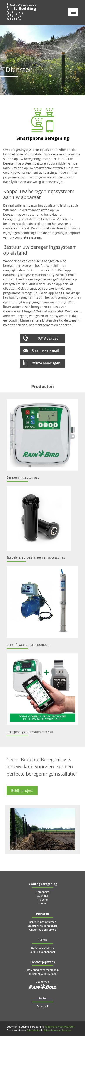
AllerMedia (33, 1030)
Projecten (42, 899)
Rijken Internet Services (57, 1030)
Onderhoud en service (42, 929)
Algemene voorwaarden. (60, 1026)
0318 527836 (48, 338)
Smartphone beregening (42, 926)
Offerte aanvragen (45, 363)
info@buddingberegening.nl (42, 970)
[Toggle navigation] (73, 12)
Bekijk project (22, 790)
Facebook (42, 1006)
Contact (42, 903)
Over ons (42, 896)
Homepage (42, 892)
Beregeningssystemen (42, 922)
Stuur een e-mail (45, 350)
